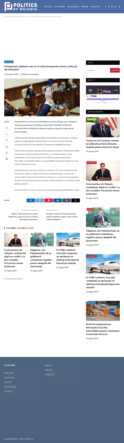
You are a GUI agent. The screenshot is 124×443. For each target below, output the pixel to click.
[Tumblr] (6, 152)
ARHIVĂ (48, 365)
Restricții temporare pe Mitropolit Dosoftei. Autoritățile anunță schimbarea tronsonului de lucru (102, 329)
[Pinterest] (6, 140)
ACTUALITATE (92, 162)
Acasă (6, 16)
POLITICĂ (48, 7)
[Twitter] (6, 134)
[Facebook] (6, 128)
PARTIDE (48, 370)
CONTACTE (49, 375)
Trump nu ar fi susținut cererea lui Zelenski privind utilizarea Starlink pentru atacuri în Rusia (102, 144)
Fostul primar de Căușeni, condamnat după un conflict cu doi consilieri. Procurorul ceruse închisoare (15, 258)
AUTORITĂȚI (59, 7)
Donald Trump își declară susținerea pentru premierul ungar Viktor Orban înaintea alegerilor (61, 217)
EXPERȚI (84, 7)
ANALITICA (95, 7)
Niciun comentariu (31, 74)
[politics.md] (21, 6)
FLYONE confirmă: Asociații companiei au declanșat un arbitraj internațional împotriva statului (67, 257)
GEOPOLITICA (73, 7)
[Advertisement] (62, 38)
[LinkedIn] (6, 146)
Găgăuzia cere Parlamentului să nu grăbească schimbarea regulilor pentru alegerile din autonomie (41, 258)
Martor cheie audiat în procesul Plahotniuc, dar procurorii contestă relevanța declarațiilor (23, 217)
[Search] (119, 6)
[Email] (6, 158)
